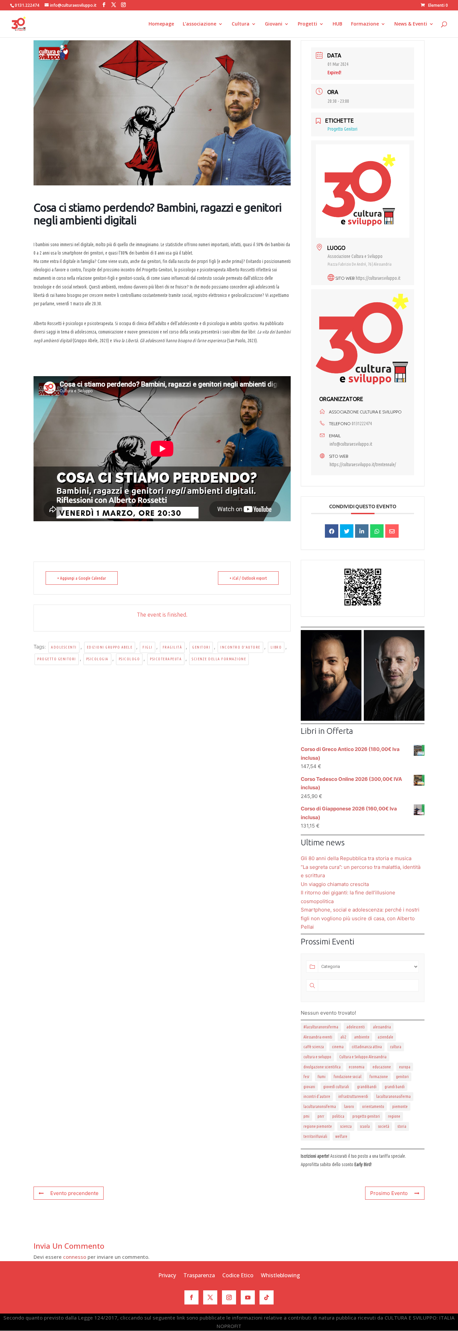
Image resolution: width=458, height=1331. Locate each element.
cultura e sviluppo (317, 1057)
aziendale (385, 1037)
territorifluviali (315, 1136)
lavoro (349, 1106)
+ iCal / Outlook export (248, 578)
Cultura (240, 24)
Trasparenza (199, 1276)
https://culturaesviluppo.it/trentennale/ (363, 464)
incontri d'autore (316, 1096)
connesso (74, 1256)
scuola (365, 1126)
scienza (346, 1126)
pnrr (321, 1116)
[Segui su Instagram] (229, 1297)
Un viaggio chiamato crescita (335, 884)
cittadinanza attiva (367, 1047)
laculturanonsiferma (319, 1106)
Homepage (161, 24)
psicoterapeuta (166, 659)
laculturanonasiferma (393, 1096)
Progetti (307, 24)
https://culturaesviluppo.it (378, 278)
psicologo (129, 659)
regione (394, 1116)
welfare (341, 1136)
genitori (201, 647)
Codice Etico (237, 1276)
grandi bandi (395, 1086)
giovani (309, 1086)
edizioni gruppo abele (110, 647)
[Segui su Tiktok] (267, 1297)
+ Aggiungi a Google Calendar (81, 578)
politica (338, 1116)
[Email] (392, 531)
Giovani (273, 24)
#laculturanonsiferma (320, 1027)
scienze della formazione (219, 659)
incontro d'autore (240, 647)
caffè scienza (313, 1047)
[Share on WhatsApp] (377, 531)
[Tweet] (346, 531)
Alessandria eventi (317, 1037)
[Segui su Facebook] (191, 1297)
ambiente (361, 1037)
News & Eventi (410, 24)
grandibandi (367, 1086)
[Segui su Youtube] (248, 1297)
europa (404, 1067)
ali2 (343, 1037)
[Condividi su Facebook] (331, 531)
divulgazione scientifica (322, 1067)
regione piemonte (317, 1126)
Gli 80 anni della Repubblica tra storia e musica (356, 858)
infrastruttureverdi (353, 1096)
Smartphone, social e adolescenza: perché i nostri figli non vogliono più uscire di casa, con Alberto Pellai (360, 918)
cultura (395, 1047)
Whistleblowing (280, 1276)
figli (147, 647)
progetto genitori (56, 659)
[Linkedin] (361, 531)
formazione (378, 1076)
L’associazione (199, 24)
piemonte (400, 1106)
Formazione (365, 24)
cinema (338, 1047)
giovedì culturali (336, 1086)
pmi (306, 1116)
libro (276, 647)
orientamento (373, 1106)
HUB (337, 24)
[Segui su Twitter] (210, 1297)
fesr (306, 1076)
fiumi (322, 1076)
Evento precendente (74, 1193)
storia (401, 1126)
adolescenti (64, 647)
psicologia (97, 659)
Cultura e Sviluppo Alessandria (363, 1057)
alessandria (382, 1027)
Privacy (167, 1276)
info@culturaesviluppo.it (351, 444)
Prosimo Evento (389, 1193)
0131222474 (362, 423)
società (383, 1126)
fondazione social (347, 1076)
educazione (382, 1067)
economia (356, 1067)
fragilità (172, 647)
